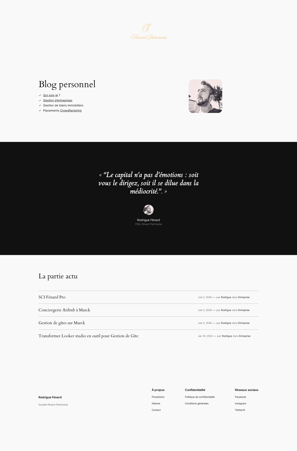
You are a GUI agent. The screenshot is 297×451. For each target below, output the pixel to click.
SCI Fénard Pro (51, 297)
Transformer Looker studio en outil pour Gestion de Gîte (88, 336)
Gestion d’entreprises (57, 100)
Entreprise (244, 297)
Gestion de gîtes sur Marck (61, 323)
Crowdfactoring (70, 110)
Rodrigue (226, 297)
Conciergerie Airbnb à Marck (64, 310)
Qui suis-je (50, 95)
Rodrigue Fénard (50, 397)
